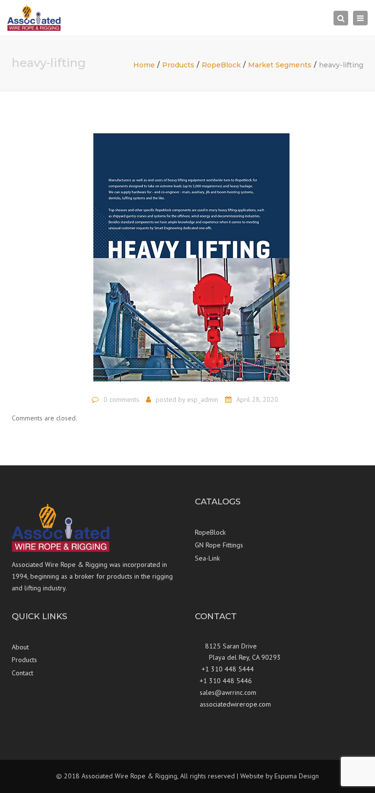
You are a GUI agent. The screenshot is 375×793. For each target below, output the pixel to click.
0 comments (121, 399)
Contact (22, 672)
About (20, 647)
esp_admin (202, 399)
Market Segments (280, 65)
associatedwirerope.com (235, 704)
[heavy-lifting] (188, 256)
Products (178, 65)
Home (144, 65)
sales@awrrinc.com (228, 692)
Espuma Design (296, 776)
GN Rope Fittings (219, 545)
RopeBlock (221, 65)
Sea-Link (207, 558)
